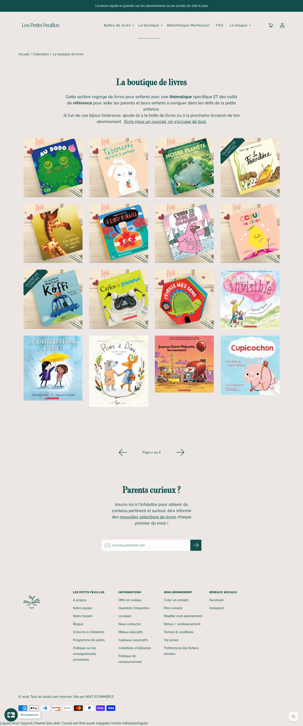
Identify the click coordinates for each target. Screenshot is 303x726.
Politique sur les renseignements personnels (84, 653)
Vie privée (171, 640)
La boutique (148, 25)
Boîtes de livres (117, 25)
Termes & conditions (178, 632)
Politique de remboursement (130, 659)
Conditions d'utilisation (134, 648)
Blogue (78, 624)
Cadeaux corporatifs (133, 640)
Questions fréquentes (133, 608)
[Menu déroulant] (133, 25)
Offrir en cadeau (130, 600)
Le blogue (239, 25)
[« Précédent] (122, 452)
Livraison (124, 616)
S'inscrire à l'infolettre (88, 632)
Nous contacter (129, 624)
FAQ (219, 25)
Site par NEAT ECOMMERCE (93, 696)
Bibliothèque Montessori (188, 25)
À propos (79, 600)
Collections (41, 54)
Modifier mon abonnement (183, 616)
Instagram (216, 608)
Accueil (23, 54)
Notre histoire (82, 616)
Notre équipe (82, 608)
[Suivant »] (180, 452)
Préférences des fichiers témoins (181, 651)
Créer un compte (176, 600)
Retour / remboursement (182, 624)
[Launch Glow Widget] (11, 715)
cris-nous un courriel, (147, 121)
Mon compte (173, 608)
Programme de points (89, 640)
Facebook (216, 600)
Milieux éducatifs (130, 632)
